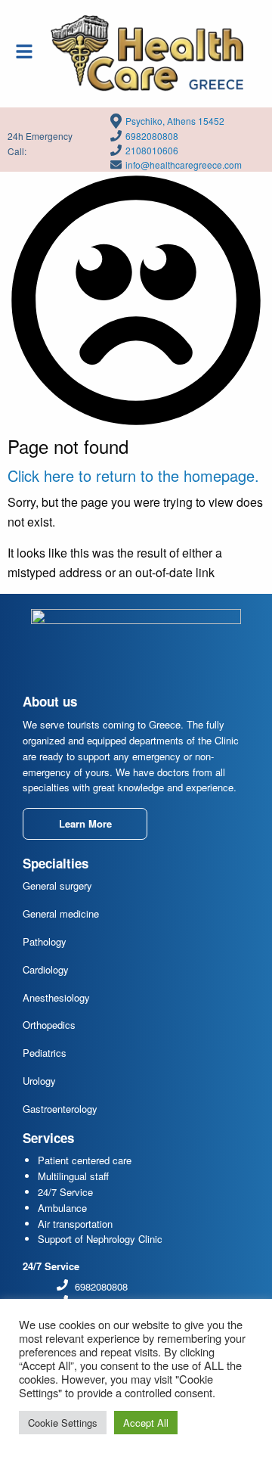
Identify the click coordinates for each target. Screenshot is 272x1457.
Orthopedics (49, 1024)
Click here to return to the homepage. (133, 475)
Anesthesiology (56, 997)
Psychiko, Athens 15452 (174, 120)
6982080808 (151, 135)
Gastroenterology (60, 1108)
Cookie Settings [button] (62, 1422)
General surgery (57, 885)
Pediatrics (44, 1052)
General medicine (61, 913)
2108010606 (151, 150)
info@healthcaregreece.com (183, 164)
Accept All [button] (145, 1422)
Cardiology (46, 969)
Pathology (44, 941)
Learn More (85, 823)
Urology (39, 1080)
